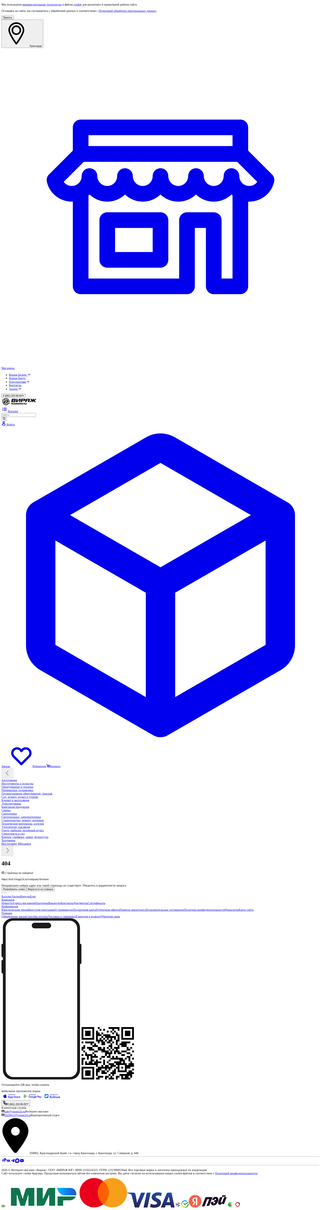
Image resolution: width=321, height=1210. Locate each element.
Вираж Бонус (17, 378)
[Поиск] (4, 419)
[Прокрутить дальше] (7, 850)
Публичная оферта (107, 909)
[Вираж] (19, 404)
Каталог (6, 896)
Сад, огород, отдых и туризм (19, 796)
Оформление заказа (13, 916)
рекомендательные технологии (41, 4)
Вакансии (54, 903)
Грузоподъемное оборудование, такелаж (26, 793)
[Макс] (17, 1161)
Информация (9, 906)
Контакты (15, 385)
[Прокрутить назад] (7, 773)
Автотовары (9, 780)
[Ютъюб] (22, 1161)
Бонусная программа (42, 909)
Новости (6, 903)
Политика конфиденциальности (204, 909)
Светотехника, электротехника (21, 817)
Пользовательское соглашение (165, 909)
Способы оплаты (37, 916)
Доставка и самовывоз (62, 916)
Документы (80, 903)
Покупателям (18, 381)
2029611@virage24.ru (17, 1115)
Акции (13, 389)
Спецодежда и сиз (13, 833)
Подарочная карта (84, 909)
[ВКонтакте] (8, 1161)
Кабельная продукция (15, 807)
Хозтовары (8, 840)
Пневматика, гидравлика (17, 790)
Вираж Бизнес (18, 374)
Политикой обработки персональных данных (127, 10)
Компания (7, 899)
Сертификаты (96, 903)
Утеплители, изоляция (15, 827)
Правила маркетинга (132, 909)
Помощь (6, 913)
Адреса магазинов (23, 903)
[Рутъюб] (3, 1161)
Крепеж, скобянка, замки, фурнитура (24, 837)
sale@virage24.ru (14, 1111)
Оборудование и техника (17, 786)
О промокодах (64, 909)
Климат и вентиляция (15, 800)
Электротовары (11, 803)
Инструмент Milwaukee (16, 843)
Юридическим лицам (15, 909)
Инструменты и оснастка (17, 783)
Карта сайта (246, 909)
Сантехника (9, 813)
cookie (78, 4)
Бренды (25, 896)
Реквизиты (232, 909)
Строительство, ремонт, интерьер (22, 820)
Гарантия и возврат (88, 916)
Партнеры (41, 903)
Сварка (6, 810)
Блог (33, 896)
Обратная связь (110, 916)
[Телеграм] (13, 1161)
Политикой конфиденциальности (236, 1173)
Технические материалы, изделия (22, 823)
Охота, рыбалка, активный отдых (22, 830)
